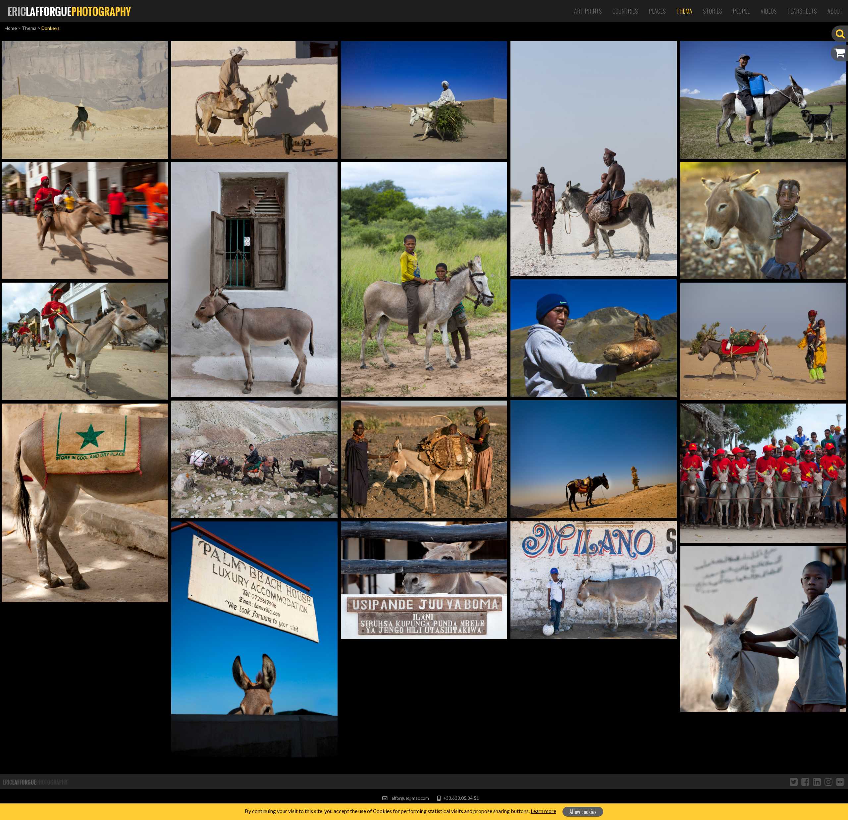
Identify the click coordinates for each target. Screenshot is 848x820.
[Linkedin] (817, 781)
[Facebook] (805, 781)
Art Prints (588, 11)
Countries (625, 11)
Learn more (543, 811)
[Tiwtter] (794, 781)
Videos (769, 11)
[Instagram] (828, 781)
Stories (712, 11)
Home (11, 28)
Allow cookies (583, 812)
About (835, 11)
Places (657, 11)
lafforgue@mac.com (409, 798)
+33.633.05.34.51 (461, 798)
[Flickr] (840, 781)
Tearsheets (802, 11)
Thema (684, 11)
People (741, 11)
